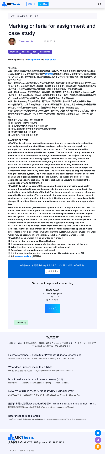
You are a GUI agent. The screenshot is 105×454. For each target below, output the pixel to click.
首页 (12, 16)
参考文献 (49, 74)
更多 (99, 4)
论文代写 (32, 265)
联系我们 (30, 451)
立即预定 (52, 308)
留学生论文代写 (24, 16)
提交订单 (43, 4)
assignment (34, 59)
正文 (36, 16)
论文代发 (73, 343)
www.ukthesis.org (23, 256)
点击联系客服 (52, 271)
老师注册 (31, 4)
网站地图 (12, 451)
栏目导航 (22, 451)
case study (50, 59)
